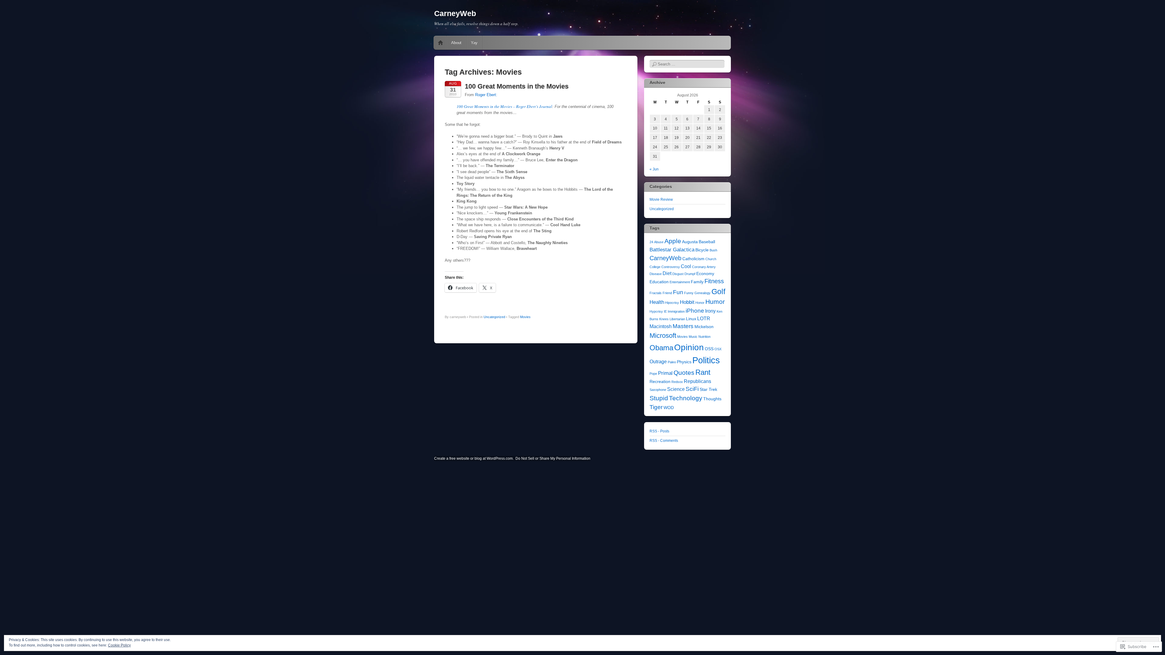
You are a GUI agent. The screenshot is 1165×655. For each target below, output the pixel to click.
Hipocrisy (672, 302)
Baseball (707, 242)
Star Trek (708, 389)
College (655, 267)
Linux (691, 319)
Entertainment (680, 282)
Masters (683, 326)
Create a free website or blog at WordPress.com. (474, 458)
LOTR (703, 318)
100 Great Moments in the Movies (517, 86)
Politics (706, 360)
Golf (718, 291)
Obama (661, 348)
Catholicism (693, 259)
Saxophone (658, 389)
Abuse (659, 242)
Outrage (658, 361)
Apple (672, 241)
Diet (667, 273)
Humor (715, 301)
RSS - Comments (664, 440)
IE (665, 311)
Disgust (678, 274)
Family (697, 282)
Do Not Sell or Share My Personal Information (552, 458)
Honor (699, 302)
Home (440, 43)
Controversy (670, 267)
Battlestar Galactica (672, 250)
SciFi (692, 389)
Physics (684, 362)
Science (676, 389)
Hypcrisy (656, 311)
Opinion (689, 347)
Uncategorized (494, 317)
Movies (525, 317)
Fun (678, 292)
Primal (665, 373)
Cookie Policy (119, 645)
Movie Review (661, 199)
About (456, 42)
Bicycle (702, 250)
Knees (664, 319)
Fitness (714, 281)
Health (657, 302)
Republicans (697, 381)
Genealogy (702, 293)
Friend (667, 293)
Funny (689, 293)
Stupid (659, 398)
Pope (653, 373)
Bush (713, 250)
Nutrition (704, 336)
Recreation (660, 381)
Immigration (676, 311)
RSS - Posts (659, 431)
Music (693, 336)
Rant (703, 372)
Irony (710, 311)
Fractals (656, 293)
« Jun (654, 169)
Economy (705, 273)
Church (710, 259)
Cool (686, 266)
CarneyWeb (455, 13)
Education (659, 282)
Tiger (656, 407)
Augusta (690, 242)
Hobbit (687, 302)
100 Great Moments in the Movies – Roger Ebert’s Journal (504, 106)
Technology (685, 398)
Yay (474, 42)
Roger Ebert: (486, 94)
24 (651, 242)
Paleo (672, 362)
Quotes (684, 372)
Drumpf (689, 274)
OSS (709, 349)
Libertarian (677, 319)
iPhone (695, 310)
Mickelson (704, 326)
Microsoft (663, 335)
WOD (669, 407)
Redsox (677, 382)
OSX (717, 349)
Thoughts (712, 399)
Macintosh (661, 326)
